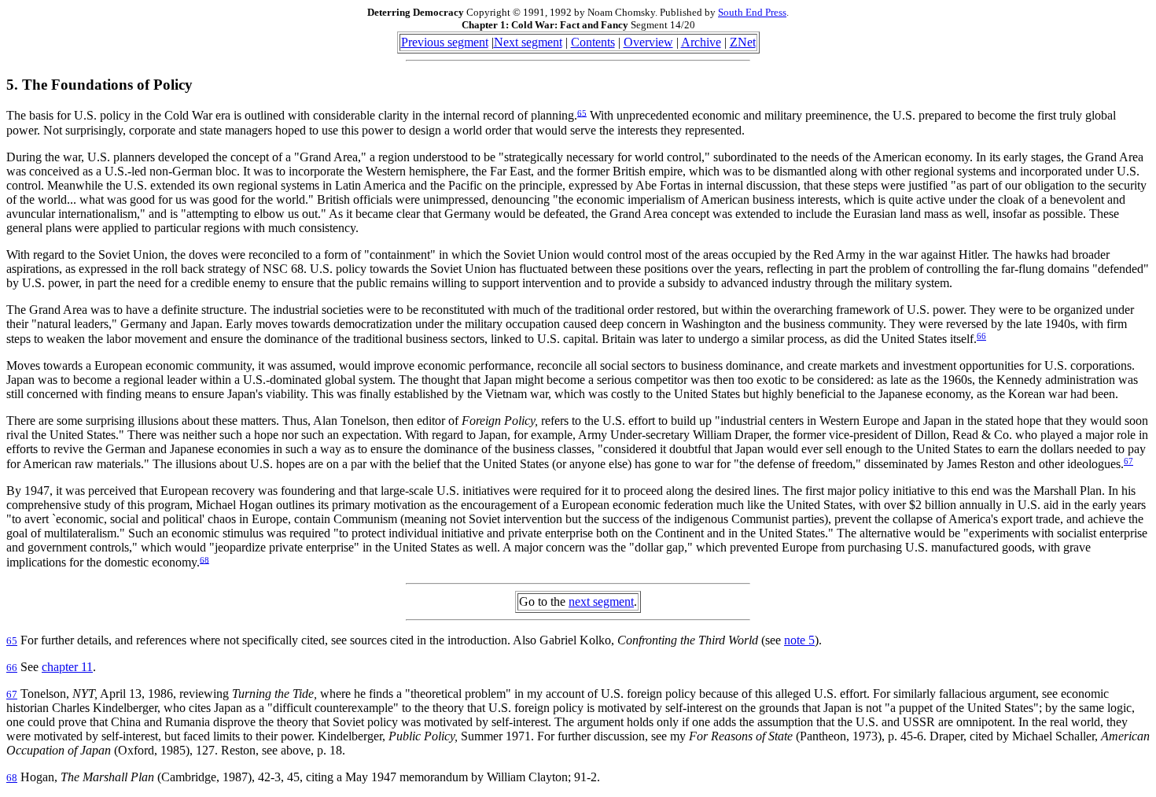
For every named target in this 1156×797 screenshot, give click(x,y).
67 (1128, 461)
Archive (701, 42)
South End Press (752, 12)
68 (204, 559)
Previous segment (444, 42)
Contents (593, 42)
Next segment (528, 42)
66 (981, 336)
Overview (648, 42)
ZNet (743, 42)
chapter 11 (67, 666)
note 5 (799, 640)
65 (582, 112)
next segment (601, 601)
